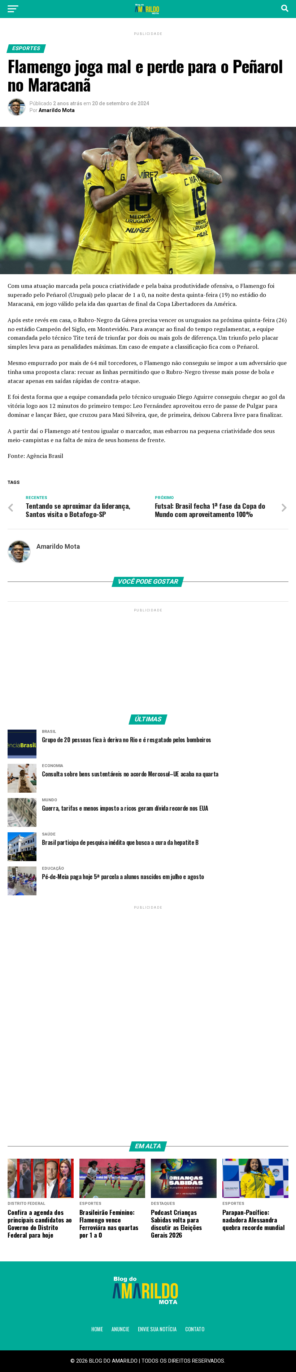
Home (97, 1329)
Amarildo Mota (57, 110)
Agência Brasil (44, 456)
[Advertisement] (148, 659)
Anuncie (120, 1329)
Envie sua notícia (157, 1329)
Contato (194, 1329)
